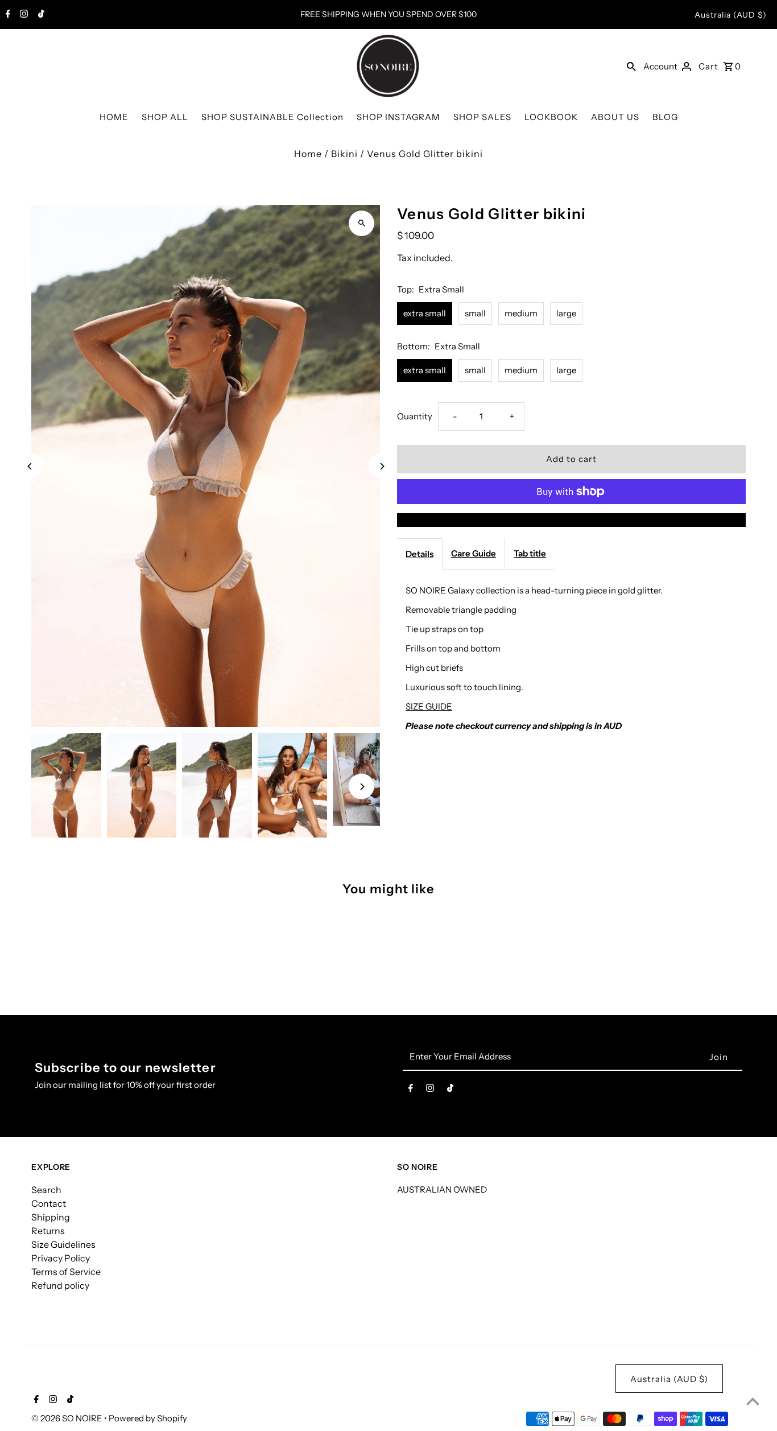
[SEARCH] (631, 66)
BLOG (665, 117)
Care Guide (473, 553)
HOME (114, 117)
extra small (424, 313)
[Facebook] (6, 14)
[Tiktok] (39, 14)
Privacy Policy (60, 1258)
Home (308, 153)
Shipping (50, 1217)
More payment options (571, 520)
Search (46, 1189)
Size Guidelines (63, 1244)
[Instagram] (22, 14)
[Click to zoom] (361, 223)
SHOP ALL (165, 117)
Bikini (344, 153)
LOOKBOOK (551, 117)
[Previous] (30, 466)
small (475, 313)
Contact (48, 1203)
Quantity (414, 416)
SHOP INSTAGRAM (398, 117)
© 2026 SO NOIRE (67, 1418)
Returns (48, 1230)
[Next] (381, 466)
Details (419, 554)
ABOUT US (615, 117)
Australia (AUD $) (731, 15)
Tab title (530, 553)
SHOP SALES (482, 117)
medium (521, 313)
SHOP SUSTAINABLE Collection (272, 117)
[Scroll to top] (753, 1401)
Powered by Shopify (148, 1418)
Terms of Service (66, 1271)
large (566, 313)
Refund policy (60, 1285)
